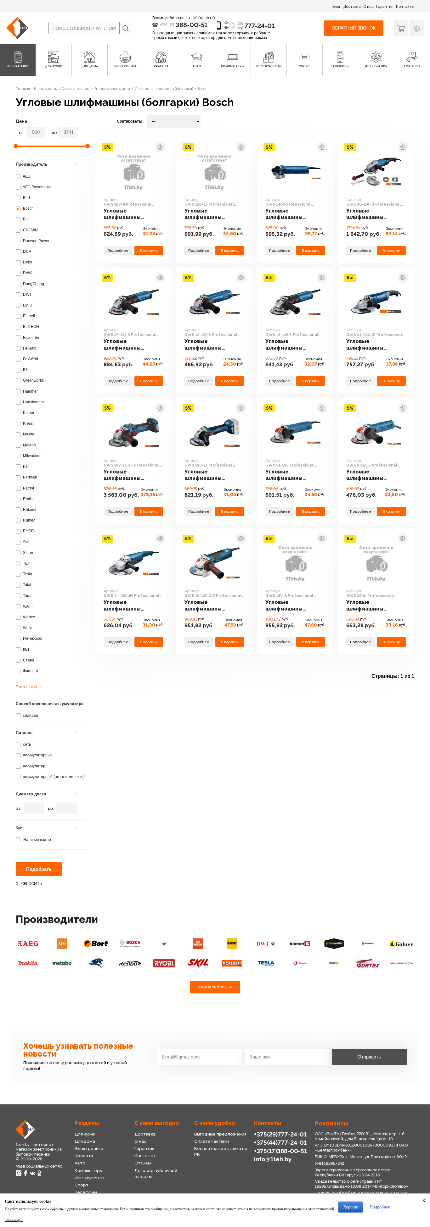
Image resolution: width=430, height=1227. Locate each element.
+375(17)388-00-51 (280, 1150)
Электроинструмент (112, 89)
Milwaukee (32, 456)
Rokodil (29, 509)
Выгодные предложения (220, 1133)
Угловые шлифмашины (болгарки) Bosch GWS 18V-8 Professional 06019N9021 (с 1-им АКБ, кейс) (290, 605)
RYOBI (28, 531)
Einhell (28, 316)
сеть (26, 744)
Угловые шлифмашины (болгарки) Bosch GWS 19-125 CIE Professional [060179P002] (207, 605)
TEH (26, 563)
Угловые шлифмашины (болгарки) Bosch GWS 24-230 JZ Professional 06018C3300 (369, 344)
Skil (25, 542)
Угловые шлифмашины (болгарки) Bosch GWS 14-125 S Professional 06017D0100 (288, 344)
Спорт (81, 1184)
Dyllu (27, 305)
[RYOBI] (164, 963)
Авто (80, 1162)
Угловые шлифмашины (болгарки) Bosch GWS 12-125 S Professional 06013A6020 (207, 344)
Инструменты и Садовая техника (62, 89)
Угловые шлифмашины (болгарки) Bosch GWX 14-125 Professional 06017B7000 (288, 475)
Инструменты (89, 1177)
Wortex (28, 617)
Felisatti (29, 348)
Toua (26, 596)
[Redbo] (130, 963)
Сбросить (31, 884)
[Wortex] (368, 963)
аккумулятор (33, 766)
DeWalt (29, 273)
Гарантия (384, 6)
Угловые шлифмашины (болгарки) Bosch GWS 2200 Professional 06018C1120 (369, 605)
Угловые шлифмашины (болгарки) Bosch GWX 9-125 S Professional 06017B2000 (369, 475)
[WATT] (334, 963)
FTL (26, 370)
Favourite (30, 337)
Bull (26, 219)
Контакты (405, 6)
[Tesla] (266, 963)
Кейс (20, 828)
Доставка (352, 6)
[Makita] (28, 963)
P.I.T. (26, 466)
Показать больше (215, 987)
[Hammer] (368, 943)
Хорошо (350, 1207)
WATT (27, 606)
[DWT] (266, 943)
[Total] (300, 963)
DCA (26, 251)
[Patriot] (96, 963)
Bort (26, 198)
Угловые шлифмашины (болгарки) (163, 89)
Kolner (28, 413)
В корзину (149, 250)
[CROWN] (164, 943)
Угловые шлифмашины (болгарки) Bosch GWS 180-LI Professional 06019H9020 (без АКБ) (213, 475)
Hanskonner (33, 402)
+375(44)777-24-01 (280, 1142)
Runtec (28, 520)
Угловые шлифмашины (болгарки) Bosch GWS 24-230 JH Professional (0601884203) (127, 605)
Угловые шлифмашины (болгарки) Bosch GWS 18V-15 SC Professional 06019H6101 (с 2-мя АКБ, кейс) (129, 475)
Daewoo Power (35, 241)
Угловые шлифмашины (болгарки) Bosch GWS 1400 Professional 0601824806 (288, 214)
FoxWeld (30, 359)
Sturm (27, 552)
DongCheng (33, 284)
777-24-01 (260, 26)
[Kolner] (402, 943)
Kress (27, 423)
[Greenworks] (334, 943)
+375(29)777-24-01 (280, 1134)
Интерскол (32, 638)
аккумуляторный (37, 755)
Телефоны (86, 1192)
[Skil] (198, 963)
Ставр (28, 660)
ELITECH (30, 326)
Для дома (85, 1141)
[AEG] (28, 943)
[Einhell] (300, 943)
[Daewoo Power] (198, 943)
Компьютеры (89, 1170)
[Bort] (96, 943)
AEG (26, 176)
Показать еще (29, 687)
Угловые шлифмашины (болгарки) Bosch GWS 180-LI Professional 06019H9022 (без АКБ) (213, 214)
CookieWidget (14, 1220)
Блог (336, 6)
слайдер (30, 715)
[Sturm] (232, 963)
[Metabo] (62, 963)
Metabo (29, 445)
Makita (28, 434)
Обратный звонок (354, 27)
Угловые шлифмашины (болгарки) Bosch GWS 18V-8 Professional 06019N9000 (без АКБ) (133, 214)
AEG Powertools (36, 187)
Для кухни (85, 1133)
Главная (23, 89)
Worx (27, 628)
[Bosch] (130, 943)
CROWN (30, 230)
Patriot (28, 488)
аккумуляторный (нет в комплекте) (53, 777)
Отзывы (142, 1162)
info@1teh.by (272, 1159)
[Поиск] (125, 28)
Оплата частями (211, 1141)
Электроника (89, 1148)
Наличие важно (37, 839)
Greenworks (33, 380)
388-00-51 (191, 25)
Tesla (27, 574)
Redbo (28, 499)
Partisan (29, 477)
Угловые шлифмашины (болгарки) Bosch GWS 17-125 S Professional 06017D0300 (127, 344)
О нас (368, 6)
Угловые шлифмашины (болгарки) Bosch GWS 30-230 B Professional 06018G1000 (369, 214)
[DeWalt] (232, 943)
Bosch (202, 89)
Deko (27, 262)
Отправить (369, 1056)
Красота (84, 1155)
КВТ (26, 649)
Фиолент (30, 671)
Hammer (30, 391)
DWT (26, 294)
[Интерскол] (402, 963)
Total (26, 585)
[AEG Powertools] (62, 943)
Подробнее (117, 250)
